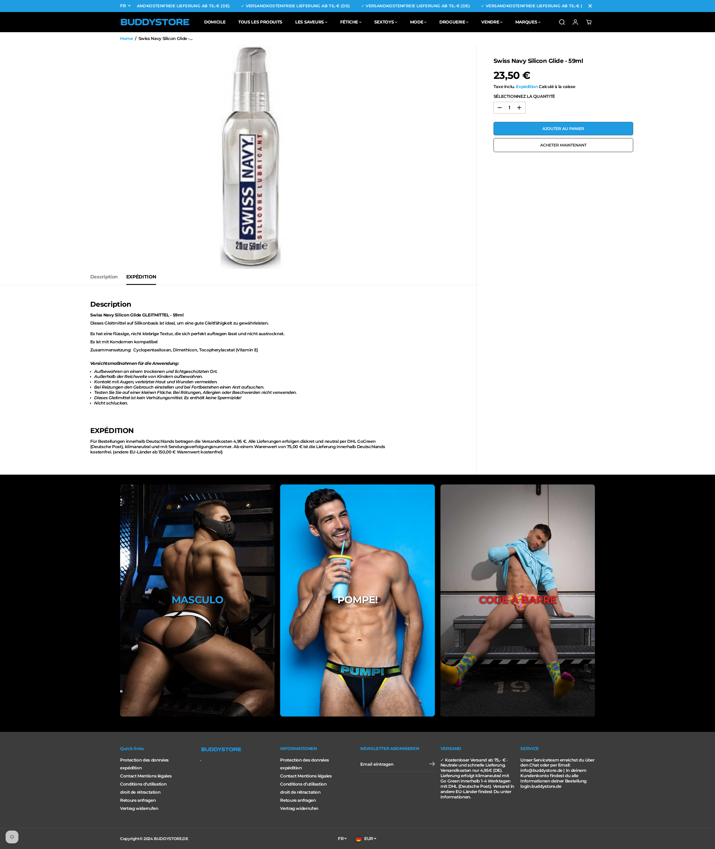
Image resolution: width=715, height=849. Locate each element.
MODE (417, 22)
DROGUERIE (452, 22)
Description (104, 277)
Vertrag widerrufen (139, 808)
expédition (131, 767)
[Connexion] (575, 22)
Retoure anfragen (138, 800)
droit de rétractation (140, 792)
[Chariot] (589, 22)
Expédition (527, 86)
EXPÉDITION (141, 277)
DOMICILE (214, 22)
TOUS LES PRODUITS (260, 22)
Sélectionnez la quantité (524, 96)
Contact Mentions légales (145, 776)
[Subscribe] (432, 765)
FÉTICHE (349, 22)
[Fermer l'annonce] (590, 6)
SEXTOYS (384, 22)
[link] (237, 749)
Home (126, 38)
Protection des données (144, 760)
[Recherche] (562, 22)
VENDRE (490, 22)
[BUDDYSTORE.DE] (155, 22)
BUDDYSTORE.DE (171, 838)
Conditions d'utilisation (143, 784)
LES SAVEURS (310, 22)
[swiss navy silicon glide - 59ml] (251, 157)
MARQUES (526, 22)
